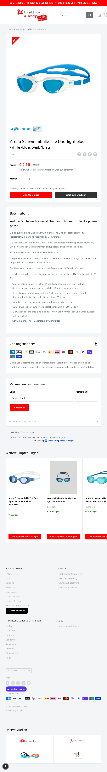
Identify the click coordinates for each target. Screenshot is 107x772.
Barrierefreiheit (14, 601)
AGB (8, 578)
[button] (5, 766)
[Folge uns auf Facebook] (7, 683)
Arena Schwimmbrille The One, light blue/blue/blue (61, 500)
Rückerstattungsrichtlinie (22, 421)
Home (8, 29)
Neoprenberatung (67, 578)
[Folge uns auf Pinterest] (23, 683)
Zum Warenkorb (31, 195)
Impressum (11, 592)
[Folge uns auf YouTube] (29, 683)
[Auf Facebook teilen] (79, 154)
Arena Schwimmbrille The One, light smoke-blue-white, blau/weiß (23, 501)
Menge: (13, 178)
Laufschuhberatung (68, 583)
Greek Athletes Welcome (18, 605)
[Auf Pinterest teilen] (85, 154)
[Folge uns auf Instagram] (18, 683)
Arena (13, 154)
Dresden (10, 648)
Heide (9, 657)
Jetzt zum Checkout (76, 195)
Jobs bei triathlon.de (68, 626)
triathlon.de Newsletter (70, 574)
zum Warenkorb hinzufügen (24, 536)
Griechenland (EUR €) (16, 670)
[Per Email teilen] (95, 154)
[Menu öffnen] (7, 15)
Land (12, 392)
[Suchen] (89, 15)
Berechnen (19, 407)
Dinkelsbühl (12, 653)
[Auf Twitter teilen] (90, 154)
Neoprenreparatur (67, 587)
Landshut (11, 639)
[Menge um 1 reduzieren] (22, 179)
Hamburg (10, 635)
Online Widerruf (17, 610)
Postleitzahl (81, 392)
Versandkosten (37, 169)
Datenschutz (12, 596)
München (10, 630)
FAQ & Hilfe (12, 574)
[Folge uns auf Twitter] (13, 683)
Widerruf (10, 587)
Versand (10, 583)
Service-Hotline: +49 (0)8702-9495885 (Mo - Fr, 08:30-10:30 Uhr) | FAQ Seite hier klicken (54, 3)
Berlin (9, 626)
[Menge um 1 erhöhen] (37, 179)
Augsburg (11, 644)
